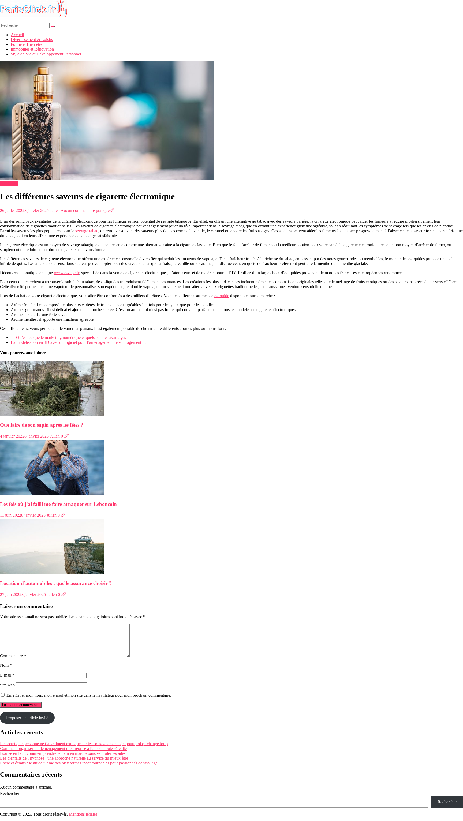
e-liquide (221, 295)
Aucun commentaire (78, 210)
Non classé (9, 183)
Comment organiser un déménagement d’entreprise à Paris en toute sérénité (63, 748)
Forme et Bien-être (26, 44)
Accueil (17, 34)
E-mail (7, 675)
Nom (6, 665)
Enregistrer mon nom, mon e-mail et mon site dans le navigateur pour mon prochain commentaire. (88, 695)
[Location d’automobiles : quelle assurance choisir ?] (52, 572)
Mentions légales (83, 814)
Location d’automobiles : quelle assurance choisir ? (56, 583)
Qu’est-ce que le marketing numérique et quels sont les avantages (68, 337)
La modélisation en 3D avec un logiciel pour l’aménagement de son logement (79, 342)
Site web (7, 685)
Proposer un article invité (27, 717)
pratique (103, 210)
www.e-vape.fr (66, 272)
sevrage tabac (86, 231)
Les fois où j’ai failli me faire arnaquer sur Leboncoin (58, 504)
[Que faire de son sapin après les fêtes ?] (52, 414)
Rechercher (9, 793)
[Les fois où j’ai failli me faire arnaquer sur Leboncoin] (52, 493)
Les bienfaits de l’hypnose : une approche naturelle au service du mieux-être (64, 758)
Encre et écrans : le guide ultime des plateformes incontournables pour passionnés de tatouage (79, 763)
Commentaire (13, 656)
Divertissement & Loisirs (32, 39)
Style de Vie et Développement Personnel (46, 54)
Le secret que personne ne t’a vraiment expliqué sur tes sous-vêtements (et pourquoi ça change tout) (84, 743)
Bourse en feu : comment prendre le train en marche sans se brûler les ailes (62, 753)
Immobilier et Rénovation (32, 49)
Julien (55, 210)
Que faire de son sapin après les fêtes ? (41, 425)
